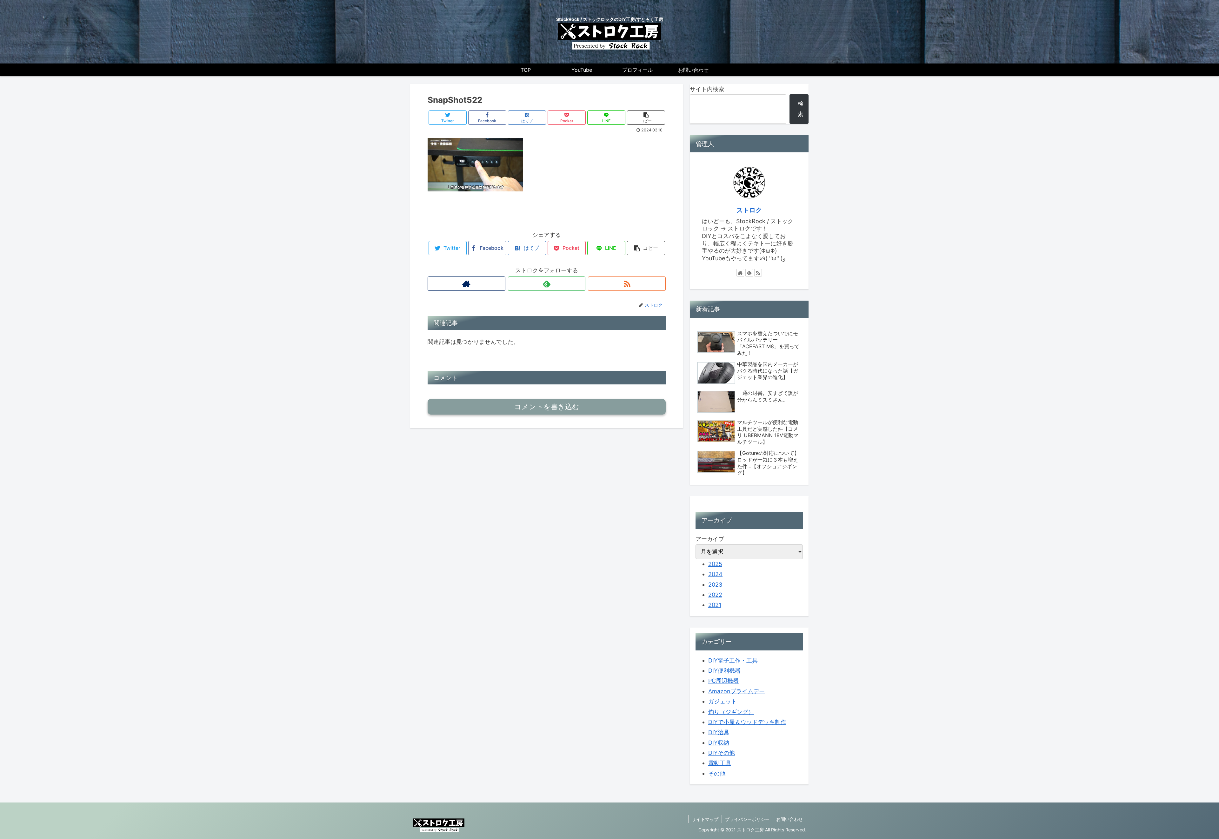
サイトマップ (705, 819)
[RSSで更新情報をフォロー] (627, 283)
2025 (715, 564)
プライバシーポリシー (747, 819)
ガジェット (722, 701)
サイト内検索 (707, 89)
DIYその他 (721, 752)
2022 (715, 594)
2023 (715, 584)
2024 (715, 574)
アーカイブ (710, 539)
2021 (714, 605)
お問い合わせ (789, 819)
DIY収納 (718, 742)
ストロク (749, 210)
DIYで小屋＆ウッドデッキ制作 (747, 722)
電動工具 (719, 763)
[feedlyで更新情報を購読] (547, 283)
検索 (800, 108)
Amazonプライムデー (736, 691)
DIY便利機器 (724, 670)
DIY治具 (718, 732)
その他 (716, 773)
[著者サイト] (466, 283)
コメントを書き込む (546, 407)
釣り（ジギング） (731, 712)
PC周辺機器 (723, 680)
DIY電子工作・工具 (733, 660)
